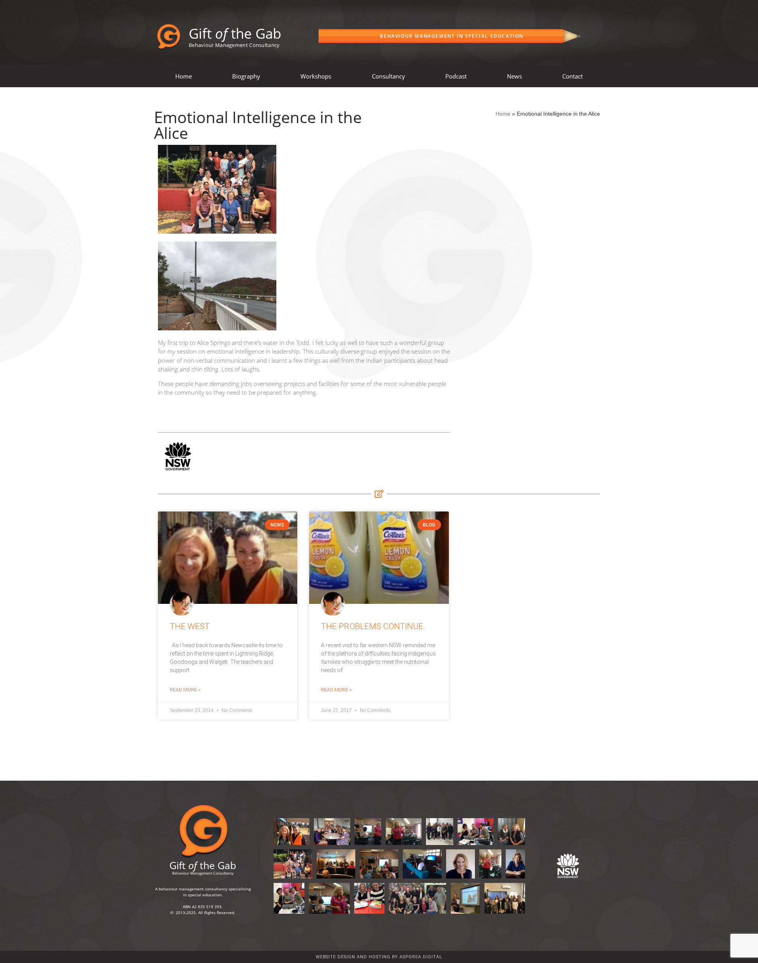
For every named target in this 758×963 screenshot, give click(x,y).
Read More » (185, 690)
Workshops (315, 76)
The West (190, 626)
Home (183, 76)
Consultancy (388, 76)
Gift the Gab (235, 33)
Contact (572, 76)
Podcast (456, 76)
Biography (246, 76)
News (514, 76)
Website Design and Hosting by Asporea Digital (379, 956)
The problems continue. (373, 626)
